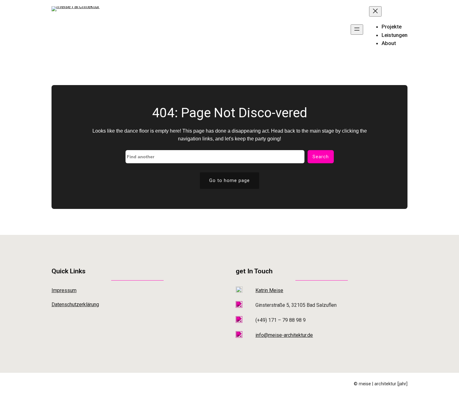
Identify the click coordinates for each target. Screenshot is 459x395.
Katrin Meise (269, 290)
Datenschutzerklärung (75, 304)
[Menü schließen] (375, 11)
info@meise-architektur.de (284, 335)
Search (321, 157)
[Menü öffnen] (357, 29)
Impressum (64, 290)
